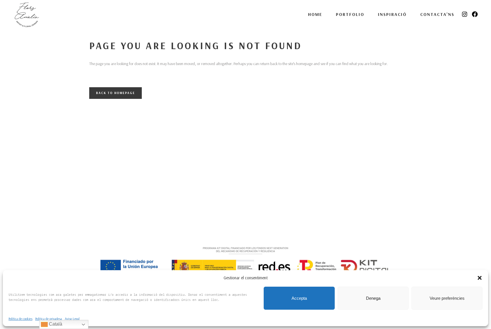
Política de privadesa (48, 318)
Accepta (299, 298)
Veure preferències (447, 298)
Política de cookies (20, 318)
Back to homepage (115, 93)
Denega (373, 298)
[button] (479, 278)
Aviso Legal (72, 318)
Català (55, 324)
